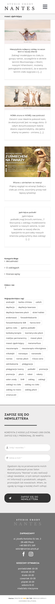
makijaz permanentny (16, 338)
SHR (22, 379)
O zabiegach (12, 267)
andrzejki (10, 302)
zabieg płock (31, 389)
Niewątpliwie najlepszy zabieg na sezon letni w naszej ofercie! (27, 50)
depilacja (10, 307)
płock (21, 374)
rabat (30, 374)
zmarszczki (11, 395)
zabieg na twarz (13, 389)
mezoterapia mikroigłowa (34, 348)
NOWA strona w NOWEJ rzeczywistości (27, 115)
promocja (43, 369)
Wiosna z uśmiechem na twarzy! (27, 182)
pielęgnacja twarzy (15, 369)
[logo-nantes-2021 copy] (19, 4)
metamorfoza (34, 343)
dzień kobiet (38, 312)
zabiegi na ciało (13, 384)
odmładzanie (12, 364)
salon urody (11, 379)
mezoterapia (12, 348)
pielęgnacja (27, 364)
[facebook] (23, 554)
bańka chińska (25, 302)
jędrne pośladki (28, 328)
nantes (9, 358)
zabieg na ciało (32, 384)
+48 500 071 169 (27, 545)
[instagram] (31, 554)
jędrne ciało (11, 328)
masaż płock (36, 338)
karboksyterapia (13, 333)
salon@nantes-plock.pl (27, 548)
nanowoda (36, 353)
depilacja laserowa (27, 307)
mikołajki (10, 353)
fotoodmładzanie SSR (16, 322)
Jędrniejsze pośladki (27, 212)
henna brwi (35, 322)
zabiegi (41, 379)
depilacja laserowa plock (17, 312)
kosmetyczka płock (34, 333)
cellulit (39, 302)
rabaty (39, 374)
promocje (10, 374)
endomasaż (11, 317)
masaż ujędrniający (15, 343)
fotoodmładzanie (29, 317)
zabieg (31, 379)
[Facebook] (5, 287)
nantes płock (22, 358)
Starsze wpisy (13, 274)
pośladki (31, 369)
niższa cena (37, 358)
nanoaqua (23, 353)
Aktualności (12, 261)
